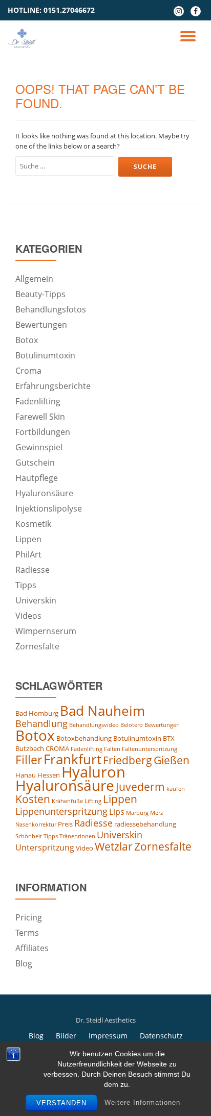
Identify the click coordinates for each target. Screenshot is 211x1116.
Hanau (25, 775)
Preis (65, 824)
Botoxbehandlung (84, 738)
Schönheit (28, 836)
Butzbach (29, 748)
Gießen (171, 760)
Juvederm (140, 787)
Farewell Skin (40, 416)
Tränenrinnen (77, 836)
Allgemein (34, 278)
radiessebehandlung (145, 824)
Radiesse (32, 569)
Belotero (131, 725)
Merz (156, 812)
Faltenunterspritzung (149, 749)
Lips (116, 811)
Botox (26, 340)
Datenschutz (161, 1035)
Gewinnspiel (38, 447)
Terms (27, 932)
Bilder (66, 1035)
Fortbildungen (42, 432)
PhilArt (28, 554)
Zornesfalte (37, 646)
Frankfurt (72, 759)
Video (84, 848)
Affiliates (32, 948)
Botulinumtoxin (45, 355)
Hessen (48, 775)
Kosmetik (33, 523)
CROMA (57, 748)
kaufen (175, 788)
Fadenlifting (37, 401)
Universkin (35, 600)
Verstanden (61, 1103)
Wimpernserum (45, 631)
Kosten (32, 799)
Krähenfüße (67, 801)
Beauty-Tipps (40, 294)
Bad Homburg (36, 713)
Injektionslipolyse (48, 508)
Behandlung (41, 723)
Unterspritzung (44, 847)
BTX (169, 738)
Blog (23, 963)
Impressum (108, 1035)
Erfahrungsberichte (53, 386)
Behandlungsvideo (94, 725)
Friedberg (127, 760)
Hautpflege (36, 477)
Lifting (93, 801)
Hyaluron (93, 772)
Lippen (28, 539)
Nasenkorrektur (35, 824)
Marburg (137, 812)
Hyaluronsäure (44, 493)
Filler (28, 759)
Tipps (25, 585)
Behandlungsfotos (50, 309)
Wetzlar (114, 846)
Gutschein (35, 462)
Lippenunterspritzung (61, 811)
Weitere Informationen (142, 1102)
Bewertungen (41, 324)
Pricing (28, 917)
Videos (28, 615)
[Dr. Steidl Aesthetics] (24, 38)
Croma (28, 370)
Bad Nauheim (102, 710)
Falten (112, 749)
